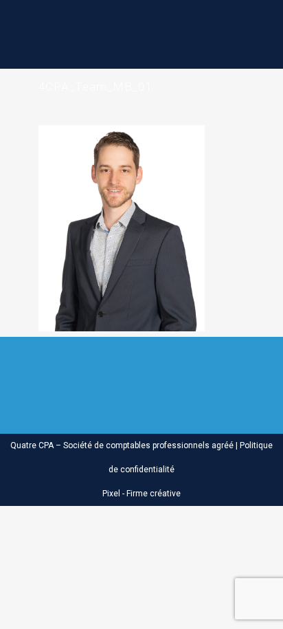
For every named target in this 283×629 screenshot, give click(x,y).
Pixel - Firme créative (141, 493)
